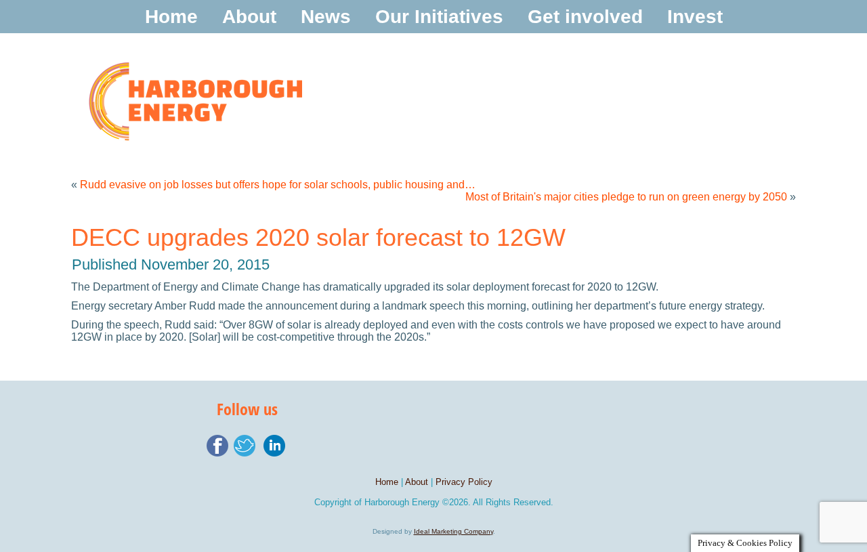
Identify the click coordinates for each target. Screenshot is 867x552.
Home (171, 16)
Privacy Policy (464, 482)
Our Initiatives (439, 16)
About (249, 16)
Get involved (585, 16)
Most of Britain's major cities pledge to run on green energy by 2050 (626, 197)
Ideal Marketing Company (453, 531)
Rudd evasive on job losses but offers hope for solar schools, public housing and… (277, 184)
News (326, 16)
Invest (695, 16)
